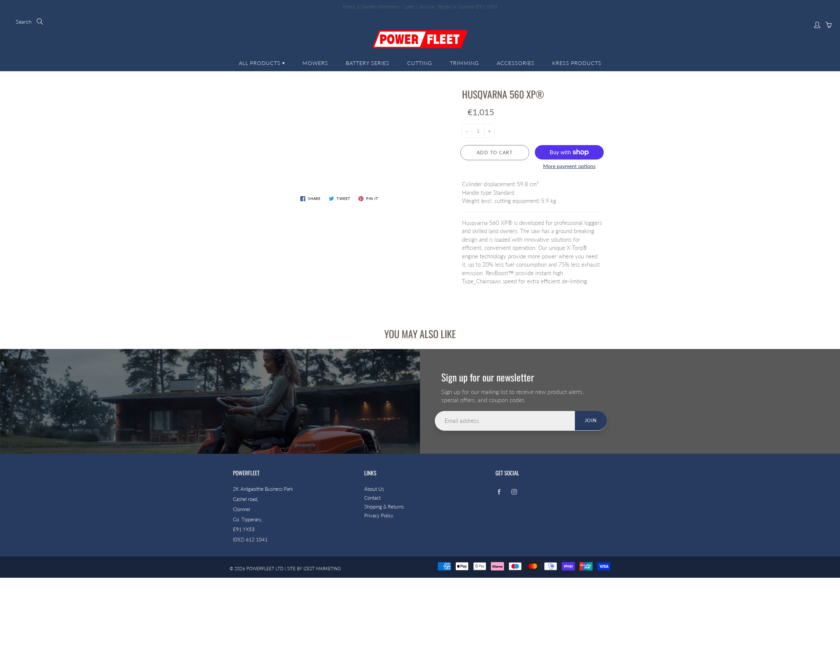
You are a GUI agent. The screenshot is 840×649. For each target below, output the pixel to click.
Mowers (315, 63)
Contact (372, 498)
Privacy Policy (378, 515)
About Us (374, 489)
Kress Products (576, 63)
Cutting (419, 63)
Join (591, 420)
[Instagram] (514, 491)
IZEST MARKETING (322, 568)
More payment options (569, 166)
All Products (260, 63)
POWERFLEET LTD (265, 568)
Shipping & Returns (384, 506)
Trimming (464, 63)
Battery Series (367, 63)
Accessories (516, 63)
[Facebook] (499, 491)
